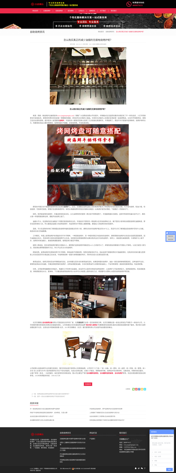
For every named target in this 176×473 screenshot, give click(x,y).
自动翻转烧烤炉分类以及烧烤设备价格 (42, 420)
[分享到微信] (133, 389)
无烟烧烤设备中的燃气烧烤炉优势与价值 (72, 439)
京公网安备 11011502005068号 (82, 468)
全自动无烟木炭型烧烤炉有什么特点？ (42, 416)
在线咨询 (88, 384)
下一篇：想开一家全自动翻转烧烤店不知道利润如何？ (48, 396)
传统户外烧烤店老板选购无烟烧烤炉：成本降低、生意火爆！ (49, 412)
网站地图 (93, 468)
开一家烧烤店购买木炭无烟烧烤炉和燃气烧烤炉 (45, 409)
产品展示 (92, 439)
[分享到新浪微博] (136, 389)
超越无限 (38, 470)
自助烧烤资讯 (110, 31)
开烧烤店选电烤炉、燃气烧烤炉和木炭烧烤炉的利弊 (106, 409)
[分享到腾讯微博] (139, 389)
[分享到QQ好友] (135, 468)
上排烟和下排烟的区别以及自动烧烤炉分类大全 (104, 412)
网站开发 (32, 470)
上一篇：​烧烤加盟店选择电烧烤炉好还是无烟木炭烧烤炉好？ (50, 394)
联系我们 (123, 433)
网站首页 (101, 31)
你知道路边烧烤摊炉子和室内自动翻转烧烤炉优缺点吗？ (107, 420)
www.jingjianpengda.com (65, 115)
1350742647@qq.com (130, 447)
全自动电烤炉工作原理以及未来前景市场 (102, 416)
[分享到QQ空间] (142, 389)
